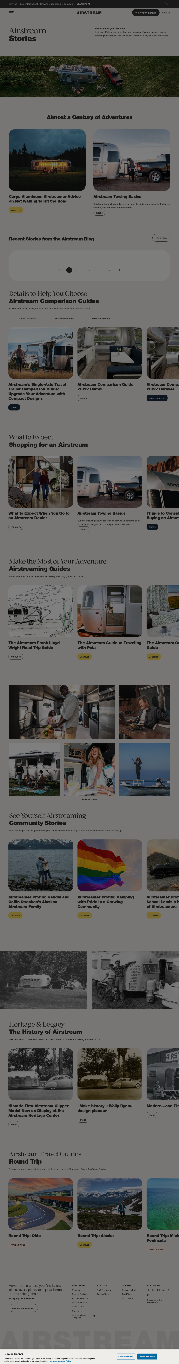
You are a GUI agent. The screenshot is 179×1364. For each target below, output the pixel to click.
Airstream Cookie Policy (60, 1361)
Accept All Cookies (147, 1356)
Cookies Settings (125, 1356)
